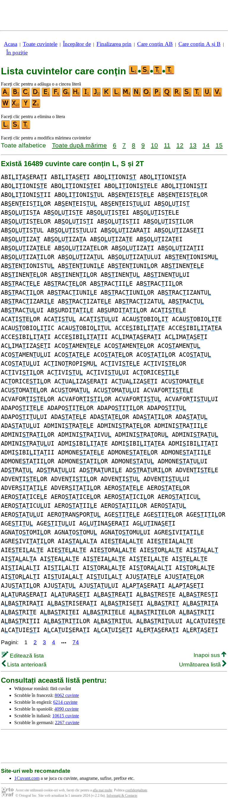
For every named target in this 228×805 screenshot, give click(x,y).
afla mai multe (102, 790)
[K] (107, 95)
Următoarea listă (200, 664)
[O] (147, 95)
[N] (137, 95)
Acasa (10, 44)
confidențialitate (136, 790)
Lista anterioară (26, 664)
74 (75, 642)
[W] (6, 106)
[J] (97, 95)
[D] (36, 95)
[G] (66, 95)
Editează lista (26, 656)
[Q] (167, 95)
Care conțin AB (155, 44)
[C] (26, 95)
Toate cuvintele (40, 44)
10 (154, 145)
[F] (56, 95)
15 (219, 145)
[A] (6, 95)
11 (167, 145)
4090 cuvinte (66, 708)
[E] (46, 95)
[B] (16, 95)
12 (179, 145)
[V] (218, 95)
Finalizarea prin (114, 44)
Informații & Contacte (122, 795)
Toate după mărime (79, 145)
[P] (157, 95)
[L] (117, 95)
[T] (198, 95)
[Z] (36, 106)
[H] (77, 95)
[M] (127, 95)
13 (193, 145)
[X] (16, 106)
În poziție (17, 52)
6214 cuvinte (65, 702)
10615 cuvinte (65, 715)
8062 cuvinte (67, 695)
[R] (177, 95)
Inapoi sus (207, 655)
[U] (208, 95)
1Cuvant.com (26, 778)
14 (206, 145)
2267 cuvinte (67, 722)
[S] (188, 95)
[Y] (26, 106)
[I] (87, 95)
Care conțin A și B (199, 44)
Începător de (77, 44)
